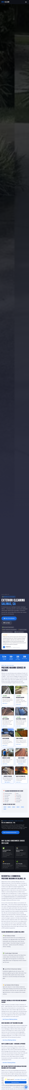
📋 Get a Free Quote (9, 618)
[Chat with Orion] (26, 1087)
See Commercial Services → (10, 832)
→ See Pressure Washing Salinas (9, 1019)
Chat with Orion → (15, 1082)
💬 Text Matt (6, 623)
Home (2, 594)
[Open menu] (26, 2)
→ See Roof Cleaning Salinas (8, 1062)
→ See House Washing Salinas (8, 1040)
